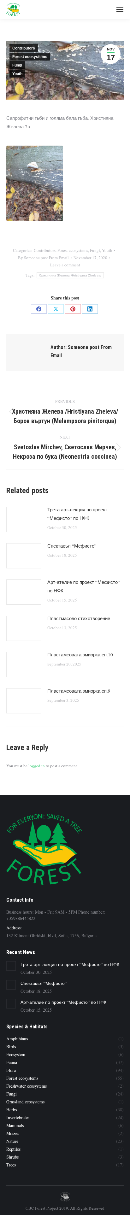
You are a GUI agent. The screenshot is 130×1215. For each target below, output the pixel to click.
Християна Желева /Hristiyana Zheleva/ (70, 275)
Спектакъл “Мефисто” (72, 546)
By (43, 257)
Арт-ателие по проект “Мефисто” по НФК (83, 586)
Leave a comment (65, 265)
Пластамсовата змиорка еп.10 (80, 654)
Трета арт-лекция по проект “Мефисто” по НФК (77, 513)
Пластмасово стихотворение (78, 618)
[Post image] (23, 519)
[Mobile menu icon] (120, 9)
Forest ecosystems (29, 57)
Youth (17, 74)
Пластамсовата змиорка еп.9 (78, 691)
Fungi (17, 65)
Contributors (23, 48)
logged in (36, 766)
